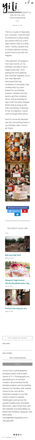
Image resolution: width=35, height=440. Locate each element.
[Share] (25, 3)
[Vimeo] (16, 435)
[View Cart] (28, 3)
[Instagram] (20, 435)
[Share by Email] (17, 214)
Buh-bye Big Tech (13, 255)
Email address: (7, 353)
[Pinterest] (18, 435)
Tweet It (15, 211)
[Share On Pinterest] (25, 211)
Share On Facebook (18, 208)
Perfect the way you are (16, 308)
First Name (6, 343)
